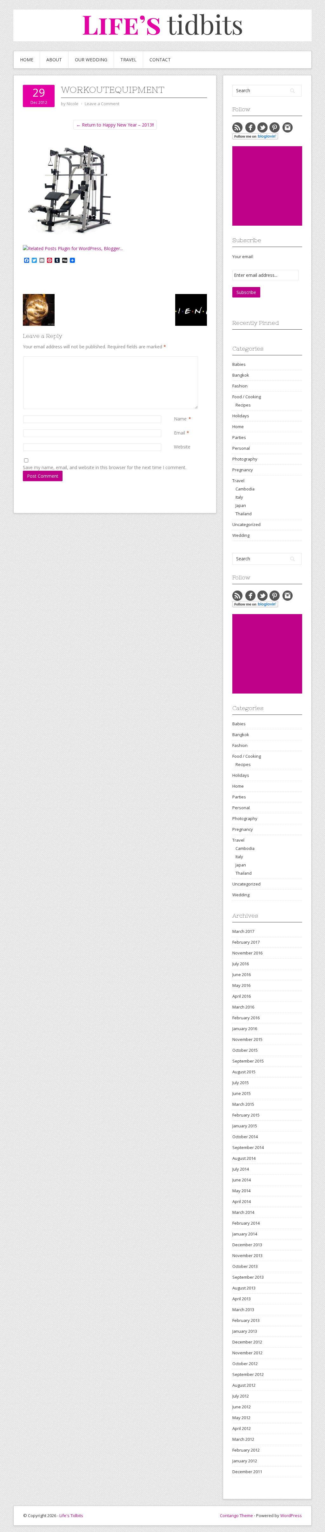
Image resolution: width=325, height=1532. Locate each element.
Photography (244, 459)
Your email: (243, 256)
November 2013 (247, 1255)
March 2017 (243, 931)
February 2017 (246, 942)
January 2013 (244, 1331)
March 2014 (243, 1212)
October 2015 (245, 1050)
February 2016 (246, 1018)
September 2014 (248, 1147)
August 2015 (243, 1072)
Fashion (240, 386)
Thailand (243, 513)
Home (26, 60)
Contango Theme (236, 1515)
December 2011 (247, 1471)
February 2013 (246, 1320)
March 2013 (243, 1309)
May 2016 (241, 985)
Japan (240, 505)
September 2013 (248, 1277)
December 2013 (247, 1245)
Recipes (243, 405)
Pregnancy (242, 470)
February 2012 (246, 1450)
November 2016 (247, 953)
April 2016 (241, 996)
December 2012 (247, 1342)
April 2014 (241, 1201)
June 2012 (241, 1407)
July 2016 (240, 964)
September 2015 (248, 1061)
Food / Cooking (246, 397)
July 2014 (240, 1169)
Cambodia (245, 489)
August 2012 (243, 1385)
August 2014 (243, 1158)
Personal (241, 448)
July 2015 (240, 1082)
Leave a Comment (102, 103)
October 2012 (245, 1363)
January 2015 (244, 1126)
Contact (160, 60)
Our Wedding (91, 60)
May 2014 (241, 1190)
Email (179, 433)
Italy (239, 497)
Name (180, 419)
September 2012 (248, 1374)
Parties (239, 437)
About (54, 60)
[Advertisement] (278, 186)
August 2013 (243, 1288)
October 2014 (245, 1136)
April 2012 (241, 1428)
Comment (175, 359)
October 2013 (245, 1266)
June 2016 (241, 974)
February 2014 (246, 1223)
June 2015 (241, 1093)
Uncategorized (246, 524)
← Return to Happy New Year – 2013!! (115, 125)
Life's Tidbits (71, 1515)
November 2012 (247, 1353)
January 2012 (244, 1461)
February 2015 (246, 1115)
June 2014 (241, 1180)
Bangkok (240, 375)
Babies (239, 364)
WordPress (291, 1515)
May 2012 (241, 1417)
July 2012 (240, 1396)
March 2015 (243, 1104)
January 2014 (244, 1234)
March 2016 (243, 1007)
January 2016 (244, 1028)
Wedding (240, 535)
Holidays (240, 416)
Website (182, 447)
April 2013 (241, 1299)
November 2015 (247, 1039)
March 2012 (243, 1439)
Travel (128, 60)
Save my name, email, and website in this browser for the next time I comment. (104, 467)
